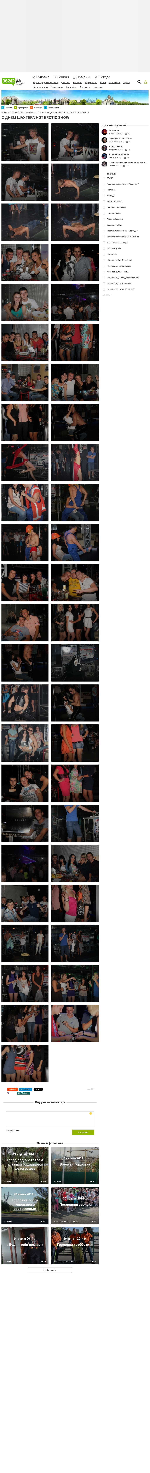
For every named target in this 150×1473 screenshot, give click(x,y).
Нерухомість (91, 82)
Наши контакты (40, 87)
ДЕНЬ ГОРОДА (115, 146)
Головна (42, 77)
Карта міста (71, 87)
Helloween (114, 130)
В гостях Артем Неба (119, 154)
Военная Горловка (75, 1164)
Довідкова (85, 87)
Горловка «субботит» (75, 1245)
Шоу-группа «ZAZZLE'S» (120, 138)
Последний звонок (75, 1204)
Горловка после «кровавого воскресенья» (25, 1204)
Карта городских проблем (45, 82)
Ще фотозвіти (50, 1270)
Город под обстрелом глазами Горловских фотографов (25, 1164)
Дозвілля (65, 82)
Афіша (126, 82)
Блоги (103, 82)
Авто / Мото (114, 82)
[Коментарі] (92, 1089)
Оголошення (57, 87)
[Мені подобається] (88, 1089)
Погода (104, 77)
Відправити (83, 1132)
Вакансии (77, 82)
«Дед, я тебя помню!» (25, 1245)
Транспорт (98, 87)
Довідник (83, 77)
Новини (63, 77)
